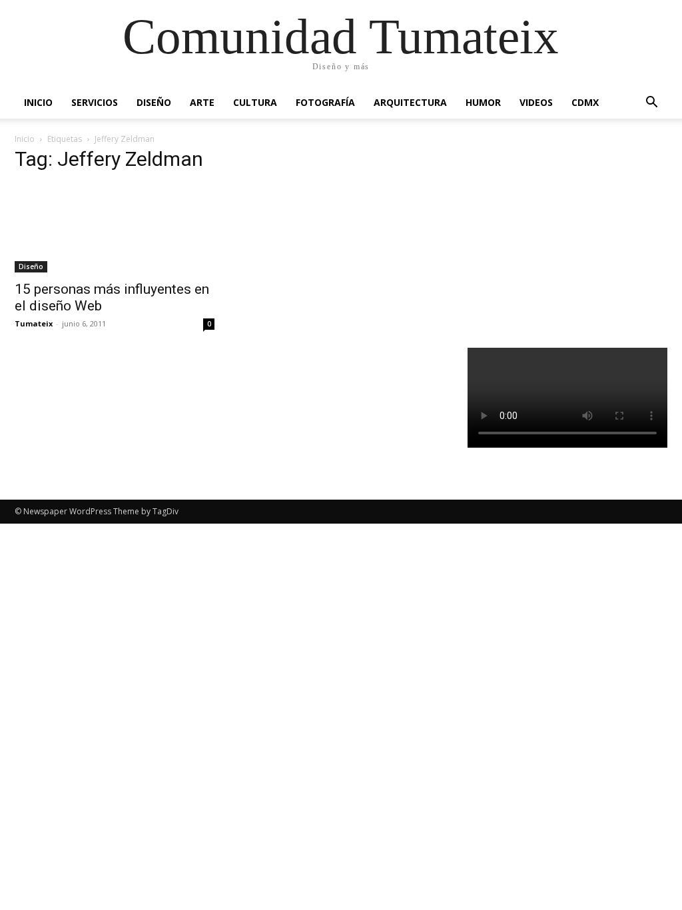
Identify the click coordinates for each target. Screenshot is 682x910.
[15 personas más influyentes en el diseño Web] (114, 228)
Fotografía (325, 102)
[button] (651, 103)
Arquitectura (410, 102)
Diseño (154, 102)
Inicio (38, 102)
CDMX (585, 102)
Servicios (94, 102)
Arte (202, 102)
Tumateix (34, 323)
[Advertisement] (575, 236)
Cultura (255, 102)
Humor (483, 102)
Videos (536, 102)
